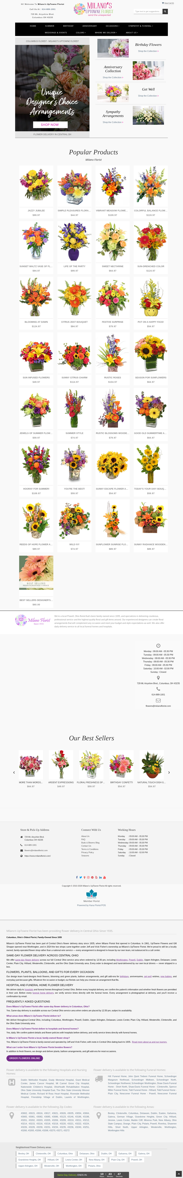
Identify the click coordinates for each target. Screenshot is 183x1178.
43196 (78, 1117)
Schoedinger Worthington (144, 1083)
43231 (47, 1127)
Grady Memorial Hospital (61, 1080)
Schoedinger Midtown (143, 1080)
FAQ (83, 839)
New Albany (165, 1120)
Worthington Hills (116, 1130)
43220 (63, 1124)
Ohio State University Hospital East (38, 1090)
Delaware (144, 1113)
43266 (38, 1130)
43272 (67, 1130)
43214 (24, 1124)
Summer (49, 26)
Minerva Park (150, 1120)
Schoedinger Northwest (119, 1083)
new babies (166, 976)
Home (33, 26)
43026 (63, 1113)
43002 (24, 1113)
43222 (78, 1124)
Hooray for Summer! (36, 489)
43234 (55, 1127)
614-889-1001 (49, 9)
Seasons (85, 855)
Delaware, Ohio (87, 1153)
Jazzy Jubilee (36, 210)
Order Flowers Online (24, 1058)
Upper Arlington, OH (28, 1166)
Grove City (161, 1117)
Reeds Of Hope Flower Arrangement (36, 544)
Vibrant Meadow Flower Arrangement (112, 210)
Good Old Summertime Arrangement (151, 433)
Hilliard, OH (53, 1160)
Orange (126, 1124)
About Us (85, 836)
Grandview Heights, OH (29, 1160)
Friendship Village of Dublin (46, 1097)
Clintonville (121, 1113)
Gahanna (171, 1113)
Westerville (156, 1127)
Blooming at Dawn (36, 322)
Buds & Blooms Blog (90, 842)
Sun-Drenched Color (150, 266)
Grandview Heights (144, 1117)
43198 (86, 1117)
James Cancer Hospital (41, 1083)
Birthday (68, 26)
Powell (132, 960)
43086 (55, 1117)
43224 (86, 1124)
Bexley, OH (23, 1153)
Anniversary (90, 26)
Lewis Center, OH (73, 1160)
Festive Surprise (112, 322)
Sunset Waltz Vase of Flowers (36, 266)
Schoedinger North (166, 1080)
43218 (47, 1124)
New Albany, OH (96, 1160)
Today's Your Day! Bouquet (151, 489)
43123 (63, 1117)
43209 (63, 1120)
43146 (70, 1117)
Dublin (140, 960)
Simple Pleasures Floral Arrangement (74, 210)
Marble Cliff (137, 1120)
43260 (24, 1130)
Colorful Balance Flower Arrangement (151, 210)
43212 (86, 1120)
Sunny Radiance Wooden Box (151, 544)
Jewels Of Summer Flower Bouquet (36, 433)
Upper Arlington (139, 1127)
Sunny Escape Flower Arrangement (112, 489)
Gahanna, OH (125, 1153)
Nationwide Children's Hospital (36, 1087)
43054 (78, 1113)
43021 (55, 1113)
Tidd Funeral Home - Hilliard (142, 1090)
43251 (86, 1127)
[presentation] (14, 772)
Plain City (136, 1124)
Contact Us (86, 846)
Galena (111, 1117)
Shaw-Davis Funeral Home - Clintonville (148, 1087)
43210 (71, 1120)
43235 (63, 1127)
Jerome (111, 1120)
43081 (32, 1117)
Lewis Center (123, 1120)
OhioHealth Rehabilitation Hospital (71, 1087)
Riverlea (162, 1124)
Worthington (122, 960)
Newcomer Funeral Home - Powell (138, 1093)
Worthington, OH (74, 1166)
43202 (32, 1120)
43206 (55, 1120)
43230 (39, 1127)
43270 (52, 1130)
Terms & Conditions (89, 849)
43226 (24, 1127)
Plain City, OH (118, 1160)
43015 (32, 1113)
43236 (70, 1127)
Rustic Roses (112, 377)
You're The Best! (74, 489)
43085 (47, 1117)
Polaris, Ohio (94, 1166)
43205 (47, 1120)
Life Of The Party (74, 266)
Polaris (145, 1124)
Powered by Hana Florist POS (91, 905)
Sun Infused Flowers (36, 377)
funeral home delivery (43, 993)
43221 (70, 1124)
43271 (59, 1130)
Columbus (133, 1113)
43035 (70, 1113)
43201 (24, 1120)
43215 (32, 1124)
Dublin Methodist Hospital (34, 1080)
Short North (121, 1127)
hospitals (29, 989)
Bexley (111, 1113)
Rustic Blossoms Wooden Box (112, 433)
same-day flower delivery (27, 960)
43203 (39, 1120)
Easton (162, 1113)
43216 (39, 1124)
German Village (125, 1117)
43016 (39, 1113)
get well (148, 976)
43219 (55, 1124)
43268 (45, 1130)
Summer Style (74, 433)
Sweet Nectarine (112, 266)
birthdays (124, 976)
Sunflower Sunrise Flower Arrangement (112, 544)
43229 (32, 1127)
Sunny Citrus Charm (74, 377)
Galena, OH (144, 1153)
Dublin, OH (106, 1153)
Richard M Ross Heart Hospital (53, 1094)
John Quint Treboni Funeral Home (145, 1076)
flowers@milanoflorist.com (36, 850)
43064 (86, 1113)
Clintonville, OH (43, 1153)
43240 (78, 1127)
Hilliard (172, 1117)
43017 (47, 1113)
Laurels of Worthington (77, 1097)
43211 (78, 1120)
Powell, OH (136, 1160)
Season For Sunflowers (150, 377)
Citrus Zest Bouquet (74, 322)
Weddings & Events (56, 32)
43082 (39, 1117)
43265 (31, 1130)
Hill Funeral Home (117, 1076)
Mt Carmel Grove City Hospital (72, 1083)
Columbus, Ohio (65, 1153)
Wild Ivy (74, 544)
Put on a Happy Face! (151, 322)
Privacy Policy (87, 852)
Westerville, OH (51, 1166)
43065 (24, 1117)
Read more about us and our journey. (149, 1042)
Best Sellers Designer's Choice (36, 600)
